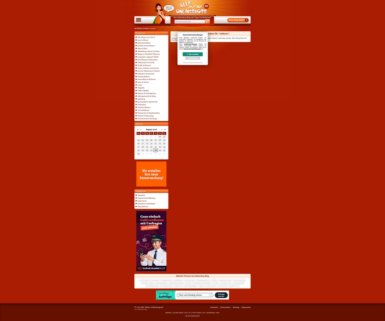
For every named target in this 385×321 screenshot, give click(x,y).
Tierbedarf (142, 105)
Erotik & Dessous (144, 65)
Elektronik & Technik (146, 63)
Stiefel (214, 280)
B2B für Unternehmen (146, 46)
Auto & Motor (143, 40)
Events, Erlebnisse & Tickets (149, 71)
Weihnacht (211, 286)
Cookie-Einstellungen (190, 44)
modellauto (234, 286)
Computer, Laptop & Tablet (148, 57)
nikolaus (178, 286)
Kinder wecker (225, 280)
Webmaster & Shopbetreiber (149, 113)
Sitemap (236, 307)
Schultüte (223, 286)
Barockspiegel (161, 283)
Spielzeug (141, 99)
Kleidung (178, 280)
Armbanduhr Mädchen (202, 283)
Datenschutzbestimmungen (192, 49)
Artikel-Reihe (147, 283)
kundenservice (152, 286)
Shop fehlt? (236, 20)
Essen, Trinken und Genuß (148, 68)
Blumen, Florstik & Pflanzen (149, 54)
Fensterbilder (239, 280)
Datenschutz (225, 307)
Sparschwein (167, 280)
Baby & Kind (142, 48)
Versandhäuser (143, 110)
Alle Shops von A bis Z (146, 37)
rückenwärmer (190, 286)
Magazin (141, 88)
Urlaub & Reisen (144, 107)
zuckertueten (166, 286)
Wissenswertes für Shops (147, 119)
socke (188, 283)
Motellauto (226, 283)
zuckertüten (239, 283)
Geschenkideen (144, 77)
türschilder (190, 280)
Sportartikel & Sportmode (148, 102)
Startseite (141, 195)
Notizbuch (155, 280)
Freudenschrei (194, 316)
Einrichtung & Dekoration (148, 60)
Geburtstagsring (176, 283)
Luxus (140, 85)
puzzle (216, 283)
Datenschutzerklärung (146, 198)
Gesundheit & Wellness (147, 79)
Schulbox (144, 280)
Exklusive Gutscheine (146, 74)
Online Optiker (143, 91)
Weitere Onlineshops (146, 116)
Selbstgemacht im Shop (147, 96)
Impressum (142, 201)
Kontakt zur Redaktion (146, 204)
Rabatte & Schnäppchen (147, 93)
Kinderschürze (203, 280)
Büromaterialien (144, 43)
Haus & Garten (143, 82)
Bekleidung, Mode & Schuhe (149, 51)
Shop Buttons (143, 206)
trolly (201, 286)
